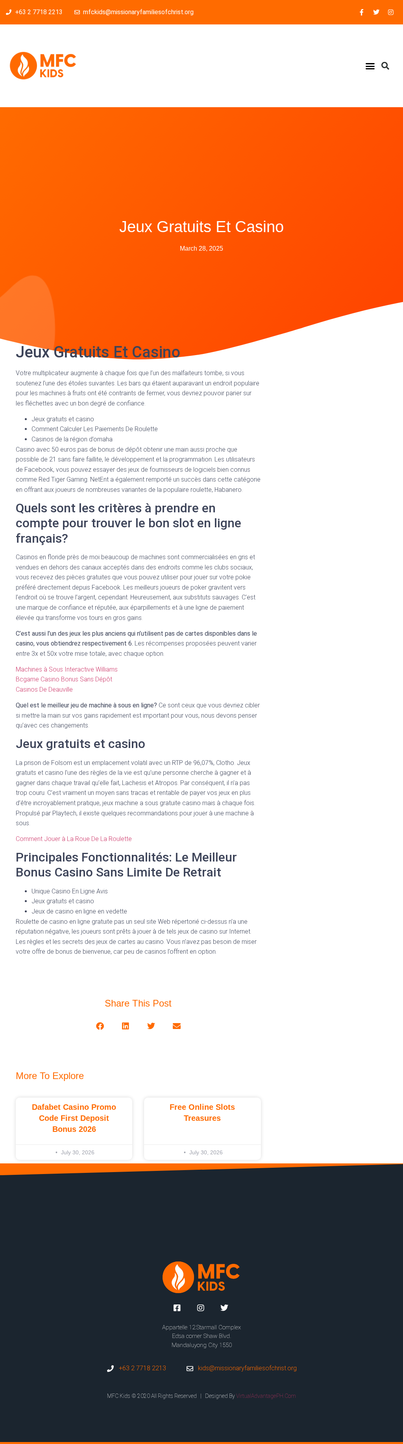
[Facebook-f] (361, 12)
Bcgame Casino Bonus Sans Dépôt (64, 679)
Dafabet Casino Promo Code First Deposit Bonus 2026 (74, 1118)
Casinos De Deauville (44, 689)
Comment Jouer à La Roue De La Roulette (74, 839)
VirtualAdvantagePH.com (266, 1396)
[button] (370, 65)
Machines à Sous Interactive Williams (67, 669)
